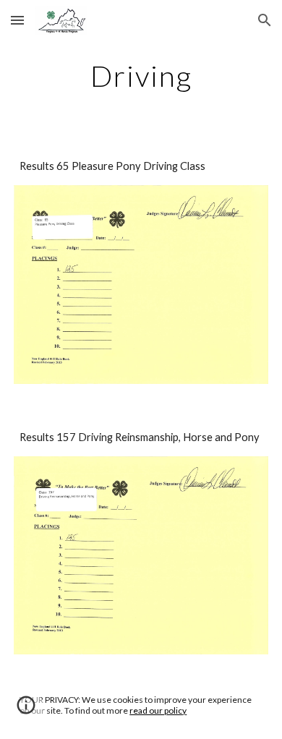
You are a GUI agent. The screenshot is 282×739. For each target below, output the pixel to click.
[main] (141, 76)
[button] (17, 20)
